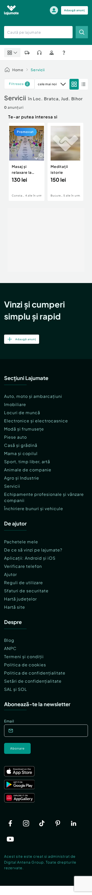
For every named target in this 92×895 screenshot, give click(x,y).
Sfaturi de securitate (26, 590)
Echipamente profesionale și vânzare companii (44, 497)
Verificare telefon (23, 566)
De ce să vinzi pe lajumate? (33, 550)
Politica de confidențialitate (34, 673)
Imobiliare (15, 404)
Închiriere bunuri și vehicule (33, 508)
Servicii (38, 69)
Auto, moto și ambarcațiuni (33, 396)
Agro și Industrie (21, 478)
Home (18, 69)
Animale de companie (27, 469)
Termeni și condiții (24, 656)
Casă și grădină (20, 445)
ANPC (10, 648)
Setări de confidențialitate (33, 681)
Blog (9, 640)
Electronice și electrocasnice (36, 420)
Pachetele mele (21, 541)
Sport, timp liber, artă (27, 461)
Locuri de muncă (22, 412)
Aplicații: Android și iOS (29, 558)
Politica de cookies (25, 664)
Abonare (17, 748)
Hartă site (14, 607)
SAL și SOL (15, 689)
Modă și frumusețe (24, 429)
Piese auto (15, 437)
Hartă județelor (20, 599)
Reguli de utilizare (23, 582)
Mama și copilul (21, 453)
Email (9, 721)
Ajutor (10, 574)
